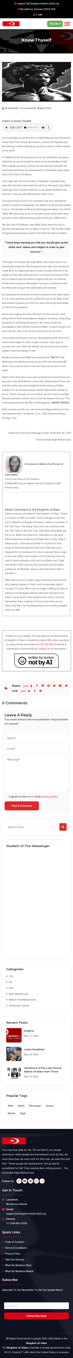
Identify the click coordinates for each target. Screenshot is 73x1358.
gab (25, 686)
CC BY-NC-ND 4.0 (47, 644)
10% (10, 976)
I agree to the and (33, 796)
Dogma (29, 1030)
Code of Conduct (14, 1241)
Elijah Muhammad (18, 993)
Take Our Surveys (14, 1259)
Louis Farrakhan (34, 1049)
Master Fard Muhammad (22, 999)
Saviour (50, 1105)
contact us (44, 648)
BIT (36, 1181)
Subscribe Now (36, 1316)
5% (10, 982)
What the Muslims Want (18, 1265)
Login (39, 14)
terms (30, 796)
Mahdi (21, 1105)
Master (11, 1113)
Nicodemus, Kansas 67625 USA (37, 9)
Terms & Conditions (16, 1247)
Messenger (35, 1105)
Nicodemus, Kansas (16, 1204)
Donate (55, 24)
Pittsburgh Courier (18, 1005)
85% (10, 988)
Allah (10, 1105)
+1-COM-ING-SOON (16, 1223)
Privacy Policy (12, 1253)
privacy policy (49, 796)
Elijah (23, 1113)
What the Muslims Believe (19, 1271)
